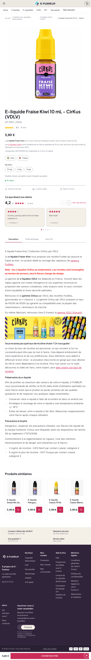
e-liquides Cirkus (15, 144)
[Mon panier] (87, 3)
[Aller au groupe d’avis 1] (41, 229)
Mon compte (45, 565)
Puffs (39, 10)
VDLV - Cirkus (15, 122)
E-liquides (15, 10)
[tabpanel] (45, 353)
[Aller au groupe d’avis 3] (45, 229)
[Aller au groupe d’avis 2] (43, 229)
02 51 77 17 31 (7, 582)
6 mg (29, 169)
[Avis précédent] (62, 202)
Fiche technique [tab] (32, 239)
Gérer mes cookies (49, 649)
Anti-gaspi (29, 582)
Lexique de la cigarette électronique (61, 578)
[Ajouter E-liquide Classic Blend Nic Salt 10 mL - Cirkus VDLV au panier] (81, 510)
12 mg (9, 169)
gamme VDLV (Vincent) (69, 312)
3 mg (19, 169)
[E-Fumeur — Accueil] (46, 4)
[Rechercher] (4, 3)
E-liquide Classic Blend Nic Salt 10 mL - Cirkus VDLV (76, 501)
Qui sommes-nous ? (6, 613)
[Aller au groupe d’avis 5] (49, 229)
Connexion (44, 560)
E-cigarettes (28, 10)
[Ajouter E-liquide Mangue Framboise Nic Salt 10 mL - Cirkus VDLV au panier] (39, 510)
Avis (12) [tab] (49, 239)
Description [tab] (13, 239)
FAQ (57, 558)
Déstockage (30, 574)
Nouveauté (55, 10)
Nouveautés (30, 569)
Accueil (7, 18)
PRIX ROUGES (69, 10)
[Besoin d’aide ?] (86, 655)
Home (5, 10)
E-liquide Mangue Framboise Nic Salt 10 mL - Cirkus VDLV (35, 501)
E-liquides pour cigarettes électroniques (22, 18)
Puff (26, 565)
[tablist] (45, 239)
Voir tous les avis (79, 203)
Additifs (28, 578)
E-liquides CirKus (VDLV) (46, 18)
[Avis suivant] (68, 202)
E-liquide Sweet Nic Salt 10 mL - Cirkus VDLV (14, 501)
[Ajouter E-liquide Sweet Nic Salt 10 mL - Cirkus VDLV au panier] (18, 510)
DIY (45, 10)
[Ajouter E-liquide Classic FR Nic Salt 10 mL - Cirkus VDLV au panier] (60, 510)
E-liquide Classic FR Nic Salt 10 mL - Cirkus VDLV (55, 501)
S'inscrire (28, 627)
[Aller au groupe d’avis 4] (47, 229)
